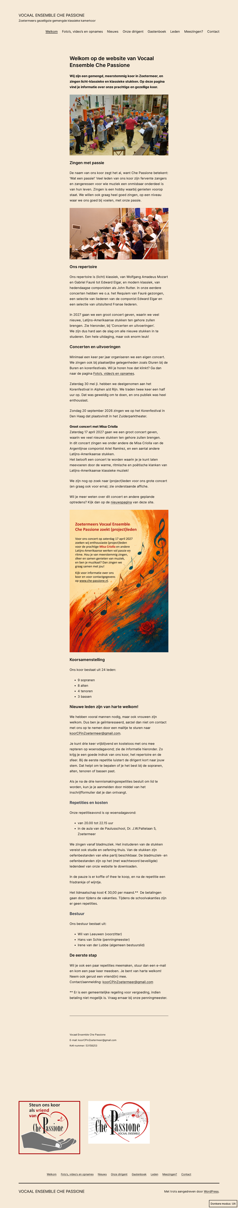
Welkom (51, 31)
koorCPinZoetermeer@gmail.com (95, 733)
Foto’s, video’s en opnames (82, 31)
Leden (175, 31)
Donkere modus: (221, 1203)
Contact (213, 31)
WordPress (211, 1191)
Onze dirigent (133, 31)
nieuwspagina (121, 502)
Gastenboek (157, 31)
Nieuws (112, 31)
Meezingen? (193, 31)
